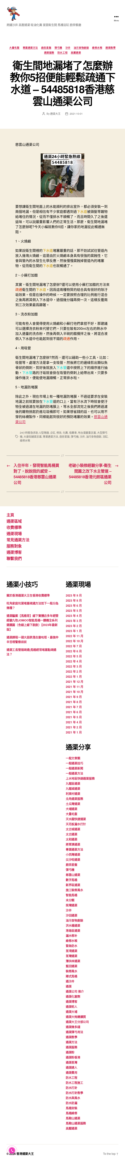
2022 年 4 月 (74, 661)
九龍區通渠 (73, 783)
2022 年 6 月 (74, 651)
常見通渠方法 (18, 539)
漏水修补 (71, 936)
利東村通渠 (73, 794)
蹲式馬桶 (71, 976)
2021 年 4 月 (74, 722)
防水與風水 (73, 1098)
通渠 (68, 986)
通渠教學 (110, 47)
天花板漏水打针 (76, 824)
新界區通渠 (73, 885)
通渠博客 (14, 552)
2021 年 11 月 (74, 687)
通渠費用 (71, 1072)
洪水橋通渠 (73, 925)
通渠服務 (49, 52)
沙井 (67, 47)
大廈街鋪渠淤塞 (33, 436)
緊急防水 (71, 946)
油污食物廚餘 (81, 47)
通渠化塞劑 (73, 996)
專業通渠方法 (30, 47)
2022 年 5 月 (74, 656)
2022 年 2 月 (74, 671)
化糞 (65, 432)
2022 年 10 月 (74, 641)
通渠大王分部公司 (77, 1022)
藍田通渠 (71, 966)
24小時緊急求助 (29, 432)
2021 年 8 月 (74, 702)
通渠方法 (71, 1042)
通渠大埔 (71, 1012)
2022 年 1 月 (74, 676)
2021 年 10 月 (74, 692)
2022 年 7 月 (74, 646)
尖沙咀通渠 (73, 859)
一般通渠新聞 (74, 768)
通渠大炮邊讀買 (76, 1017)
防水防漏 (71, 1103)
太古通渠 (71, 834)
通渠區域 (14, 521)
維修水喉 (97, 47)
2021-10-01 (76, 113)
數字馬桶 (71, 880)
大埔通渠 (71, 809)
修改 (59, 432)
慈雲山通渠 (73, 875)
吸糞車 (73, 432)
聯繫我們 (14, 558)
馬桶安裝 (71, 1108)
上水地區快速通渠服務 (80, 778)
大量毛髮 (14, 47)
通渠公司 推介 (75, 991)
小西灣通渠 (73, 854)
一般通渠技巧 (74, 763)
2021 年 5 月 (74, 717)
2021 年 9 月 (74, 697)
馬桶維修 (71, 1113)
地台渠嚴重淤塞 (87, 432)
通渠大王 (55, 113)
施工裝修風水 (74, 890)
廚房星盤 (46, 47)
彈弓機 (58, 47)
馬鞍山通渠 (73, 1118)
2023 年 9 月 (74, 595)
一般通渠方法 (74, 773)
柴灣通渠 (71, 905)
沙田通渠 (71, 915)
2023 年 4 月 (74, 616)
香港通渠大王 (25, 1154)
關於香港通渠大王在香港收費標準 (28, 595)
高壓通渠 (76, 52)
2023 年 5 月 (74, 610)
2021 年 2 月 (74, 727)
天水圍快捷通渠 (76, 819)
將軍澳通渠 (73, 844)
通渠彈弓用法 (74, 1032)
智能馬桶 (71, 895)
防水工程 (62, 52)
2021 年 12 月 (74, 681)
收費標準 (14, 527)
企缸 (52, 432)
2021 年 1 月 (74, 732)
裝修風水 (71, 971)
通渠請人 (71, 1067)
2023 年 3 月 (74, 621)
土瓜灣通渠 (73, 804)
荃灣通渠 (71, 956)
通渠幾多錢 (73, 1027)
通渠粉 (70, 1052)
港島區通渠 (73, 930)
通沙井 (70, 981)
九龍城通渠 (73, 788)
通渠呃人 (71, 1006)
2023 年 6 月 (74, 605)
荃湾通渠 (71, 951)
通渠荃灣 (71, 1062)
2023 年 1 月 (74, 631)
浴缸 (105, 436)
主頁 (10, 515)
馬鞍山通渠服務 (76, 1123)
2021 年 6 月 (74, 712)
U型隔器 (44, 432)
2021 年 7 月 (74, 707)
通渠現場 (14, 533)
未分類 (70, 900)
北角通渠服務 (74, 799)
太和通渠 (71, 839)
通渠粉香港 (73, 1057)
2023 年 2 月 (74, 626)
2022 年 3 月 (74, 666)
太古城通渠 (73, 829)
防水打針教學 (74, 1093)
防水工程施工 (74, 1083)
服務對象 (14, 546)
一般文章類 (73, 758)
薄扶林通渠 (73, 961)
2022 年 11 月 (74, 636)
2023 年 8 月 (74, 600)
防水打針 (71, 1088)
